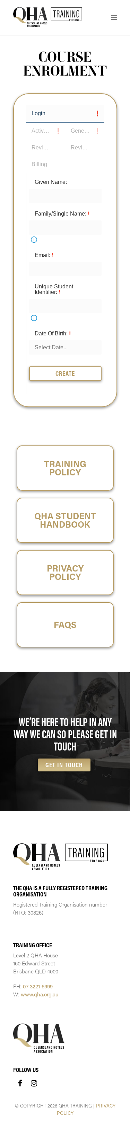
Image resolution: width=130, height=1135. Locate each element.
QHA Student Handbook (65, 520)
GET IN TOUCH (64, 765)
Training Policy (65, 468)
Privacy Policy (65, 572)
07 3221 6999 (38, 986)
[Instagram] (34, 1083)
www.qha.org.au (40, 994)
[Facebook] (20, 1083)
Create (65, 373)
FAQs (65, 624)
